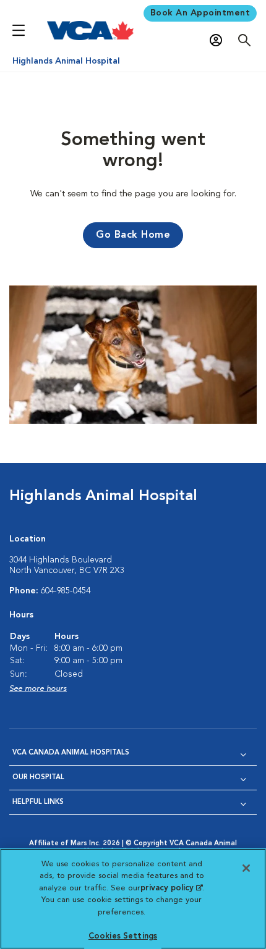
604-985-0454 (65, 591)
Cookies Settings (122, 936)
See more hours (38, 689)
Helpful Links (38, 802)
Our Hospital (38, 777)
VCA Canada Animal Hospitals (70, 753)
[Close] (246, 868)
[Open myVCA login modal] (219, 40)
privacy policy (171, 888)
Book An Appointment (200, 13)
